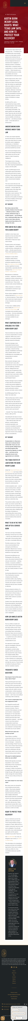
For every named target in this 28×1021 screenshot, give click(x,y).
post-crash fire (18, 295)
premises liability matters (11, 254)
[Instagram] (14, 967)
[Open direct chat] (25, 1004)
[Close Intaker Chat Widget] (27, 1004)
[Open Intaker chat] (13, 1020)
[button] (25, 3)
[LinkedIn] (16, 967)
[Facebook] (12, 967)
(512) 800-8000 (11, 836)
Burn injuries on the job (13, 264)
